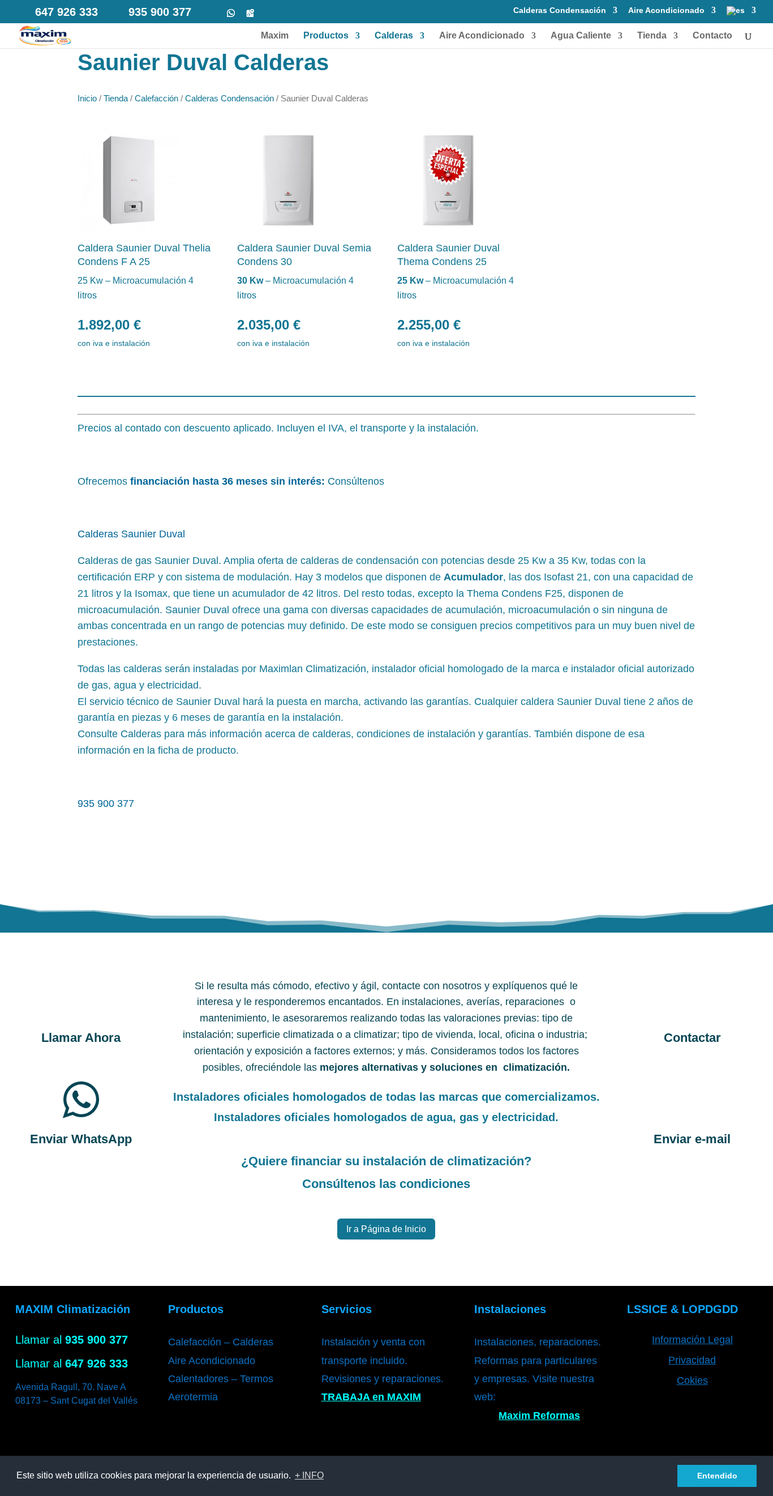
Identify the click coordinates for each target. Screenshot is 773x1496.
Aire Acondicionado (666, 10)
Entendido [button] (717, 1475)
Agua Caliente (581, 36)
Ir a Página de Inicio (386, 1229)
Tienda (652, 36)
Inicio (87, 98)
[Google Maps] (250, 13)
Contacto (712, 36)
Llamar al (71, 1339)
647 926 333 (66, 12)
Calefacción (156, 98)
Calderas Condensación (559, 10)
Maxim (275, 36)
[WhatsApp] (231, 13)
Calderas (394, 36)
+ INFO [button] (309, 1475)
